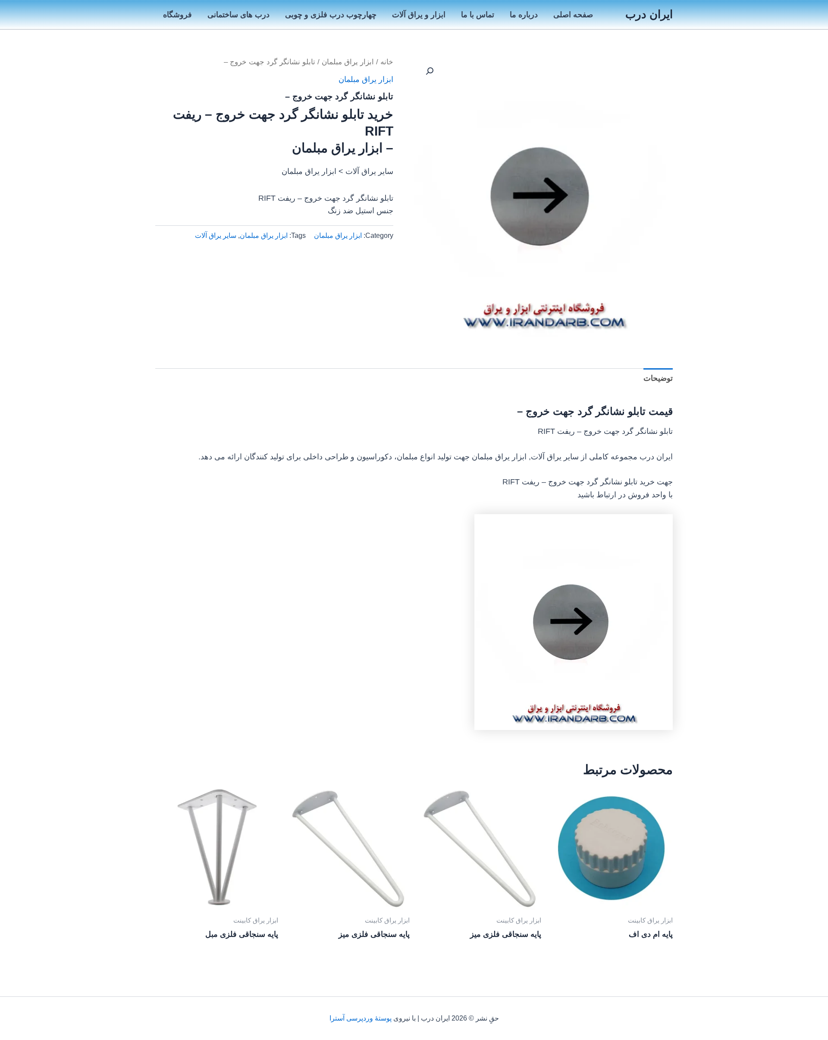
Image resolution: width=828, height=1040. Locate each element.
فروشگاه (177, 14)
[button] (429, 71)
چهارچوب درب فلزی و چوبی (330, 14)
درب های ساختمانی (238, 14)
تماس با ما (477, 14)
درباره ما (524, 14)
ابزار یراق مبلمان (348, 62)
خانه (386, 62)
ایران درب (649, 14)
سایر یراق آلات (215, 235)
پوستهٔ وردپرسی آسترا (360, 1018)
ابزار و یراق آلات (418, 14)
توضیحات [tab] (658, 378)
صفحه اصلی (573, 14)
